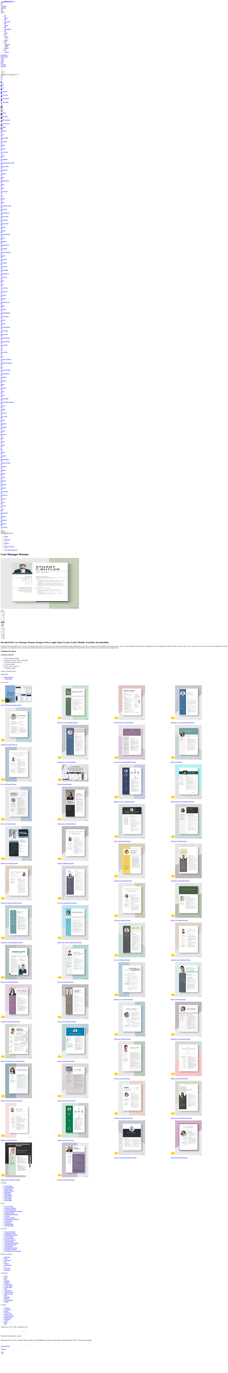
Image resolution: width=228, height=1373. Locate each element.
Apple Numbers (8, 1292)
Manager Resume (9, 546)
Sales (5, 1259)
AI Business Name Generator (12, 1251)
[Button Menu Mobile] (2, 2)
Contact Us (7, 1312)
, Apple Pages (8, 679)
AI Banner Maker (9, 1213)
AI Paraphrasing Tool (10, 1244)
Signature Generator (10, 1240)
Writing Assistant (9, 1190)
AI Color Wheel (8, 1236)
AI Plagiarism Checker (10, 1248)
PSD (5, 1295)
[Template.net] (10, 2)
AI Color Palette (8, 1238)
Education (7, 1270)
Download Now (5, 1346)
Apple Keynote (8, 1294)
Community (7, 1309)
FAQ (5, 1324)
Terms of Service (9, 1316)
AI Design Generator (10, 1209)
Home (6, 536)
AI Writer (7, 1216)
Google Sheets (8, 1285)
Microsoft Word (8, 677)
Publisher (7, 1281)
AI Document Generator (11, 1214)
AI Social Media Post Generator (13, 1211)
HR (5, 1262)
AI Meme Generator (10, 1233)
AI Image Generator (10, 1208)
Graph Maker (8, 1200)
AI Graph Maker (9, 1225)
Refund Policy (8, 1317)
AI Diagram (7, 1222)
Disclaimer (7, 1319)
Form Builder (8, 1195)
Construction (7, 1265)
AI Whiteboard (8, 1221)
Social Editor (8, 1198)
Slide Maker (7, 1192)
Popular (6, 1302)
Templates (7, 540)
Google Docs (8, 1284)
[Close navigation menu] (2, 12)
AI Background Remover (11, 1243)
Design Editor (8, 1189)
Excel (5, 1277)
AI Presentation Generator (11, 1219)
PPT (5, 1279)
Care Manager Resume (10, 550)
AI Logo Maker (8, 1206)
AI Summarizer (8, 1246)
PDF (5, 1289)
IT (5, 1267)
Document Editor (9, 1187)
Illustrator (7, 1297)
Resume (6, 543)
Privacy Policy (8, 1314)
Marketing (7, 1257)
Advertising (7, 1260)
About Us (7, 1308)
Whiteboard (7, 1194)
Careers (6, 1320)
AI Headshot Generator (10, 1235)
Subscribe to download (7, 655)
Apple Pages (7, 1290)
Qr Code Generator (9, 1232)
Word (5, 1276)
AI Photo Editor (8, 1224)
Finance (6, 1263)
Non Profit (7, 1268)
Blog (5, 1322)
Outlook (6, 1282)
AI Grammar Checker (10, 1249)
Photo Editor (7, 1197)
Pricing (6, 1311)
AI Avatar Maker (9, 1241)
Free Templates (8, 1300)
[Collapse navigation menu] (2, 72)
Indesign (6, 1298)
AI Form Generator (9, 1217)
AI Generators (8, 1186)
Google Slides (8, 1287)
